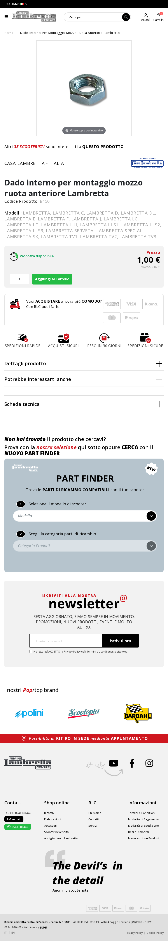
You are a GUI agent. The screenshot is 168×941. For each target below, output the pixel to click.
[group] (30, 713)
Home (9, 33)
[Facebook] (132, 763)
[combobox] (93, 17)
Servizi (92, 826)
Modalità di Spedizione (143, 826)
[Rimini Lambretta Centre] (34, 16)
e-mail (16, 819)
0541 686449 (20, 827)
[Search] (126, 17)
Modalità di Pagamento (143, 819)
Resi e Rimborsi (138, 832)
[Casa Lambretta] (147, 163)
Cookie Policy (155, 933)
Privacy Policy (72, 651)
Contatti (93, 819)
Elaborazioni (52, 819)
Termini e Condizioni (141, 813)
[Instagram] (149, 763)
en (13, 932)
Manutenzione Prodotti (143, 838)
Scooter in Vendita (56, 832)
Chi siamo (95, 813)
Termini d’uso (95, 651)
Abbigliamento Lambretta (61, 838)
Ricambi (49, 813)
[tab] (84, 363)
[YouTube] (114, 763)
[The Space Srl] (43, 927)
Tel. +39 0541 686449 (17, 813)
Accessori (50, 826)
